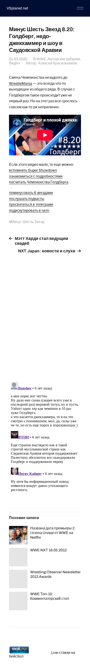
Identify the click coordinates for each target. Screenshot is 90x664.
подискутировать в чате (29, 210)
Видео (14, 63)
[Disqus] (45, 315)
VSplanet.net (17, 8)
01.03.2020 (18, 59)
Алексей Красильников (57, 63)
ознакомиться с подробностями (36, 176)
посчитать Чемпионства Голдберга (38, 182)
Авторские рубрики (64, 59)
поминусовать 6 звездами (31, 193)
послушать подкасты (26, 199)
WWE (41, 59)
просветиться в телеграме (31, 204)
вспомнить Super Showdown (33, 170)
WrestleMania (20, 83)
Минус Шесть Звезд (27, 222)
